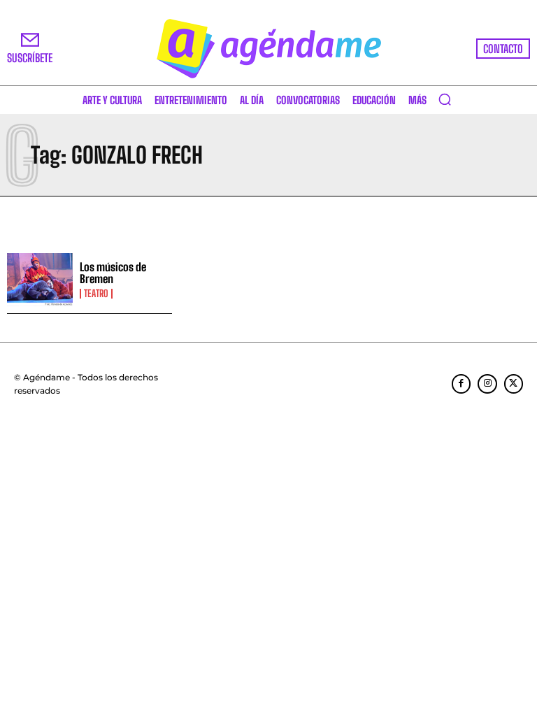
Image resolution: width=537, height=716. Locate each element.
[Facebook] (461, 383)
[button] (445, 99)
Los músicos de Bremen (113, 273)
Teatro (96, 294)
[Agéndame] (268, 48)
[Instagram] (487, 383)
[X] (513, 383)
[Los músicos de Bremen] (40, 279)
